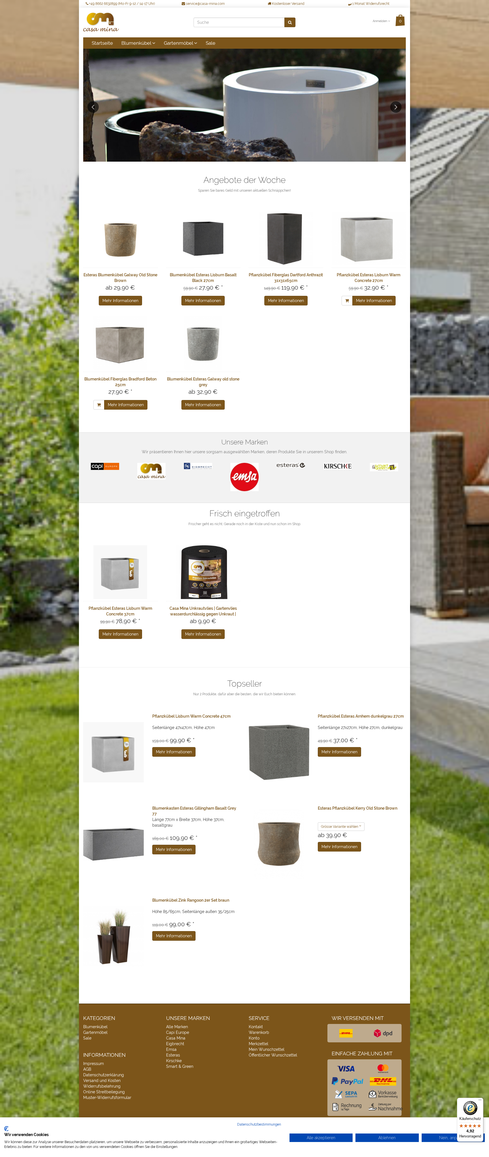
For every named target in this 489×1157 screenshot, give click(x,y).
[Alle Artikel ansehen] (105, 466)
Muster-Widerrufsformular (107, 1097)
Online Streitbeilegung (104, 1092)
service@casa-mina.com (205, 4)
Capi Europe (177, 1032)
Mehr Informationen (120, 300)
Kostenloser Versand (287, 4)
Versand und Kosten (102, 1080)
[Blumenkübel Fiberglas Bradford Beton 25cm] (120, 343)
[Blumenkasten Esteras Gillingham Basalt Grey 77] (113, 844)
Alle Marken (177, 1027)
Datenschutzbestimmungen (259, 1124)
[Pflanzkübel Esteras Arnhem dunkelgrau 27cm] (279, 752)
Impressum (93, 1063)
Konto (254, 1038)
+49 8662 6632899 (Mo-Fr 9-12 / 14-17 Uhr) (121, 4)
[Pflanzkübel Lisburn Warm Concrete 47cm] (113, 752)
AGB (87, 1069)
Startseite (102, 43)
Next (396, 107)
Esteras (173, 1055)
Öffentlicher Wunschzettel (273, 1055)
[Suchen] (289, 22)
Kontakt (256, 1027)
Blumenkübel (136, 43)
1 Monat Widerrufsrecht (370, 4)
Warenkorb (259, 1032)
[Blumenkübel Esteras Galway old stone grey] (203, 343)
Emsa (171, 1049)
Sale (210, 43)
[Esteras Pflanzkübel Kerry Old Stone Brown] (279, 844)
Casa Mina (175, 1038)
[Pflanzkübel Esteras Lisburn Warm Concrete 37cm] (120, 572)
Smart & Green (179, 1066)
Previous (93, 107)
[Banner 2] (244, 105)
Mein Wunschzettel (266, 1049)
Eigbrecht (175, 1043)
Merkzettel (258, 1043)
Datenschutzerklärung (103, 1075)
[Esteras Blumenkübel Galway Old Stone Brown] (120, 239)
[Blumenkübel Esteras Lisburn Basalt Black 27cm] (203, 239)
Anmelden (380, 21)
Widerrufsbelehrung (102, 1086)
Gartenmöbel (179, 43)
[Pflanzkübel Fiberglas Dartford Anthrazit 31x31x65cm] (286, 239)
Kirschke (174, 1060)
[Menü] (480, 1101)
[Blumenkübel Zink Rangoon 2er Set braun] (113, 936)
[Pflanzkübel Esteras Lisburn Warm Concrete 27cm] (369, 239)
